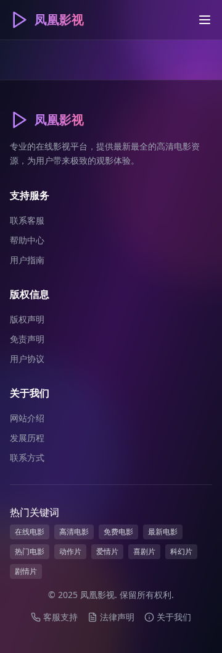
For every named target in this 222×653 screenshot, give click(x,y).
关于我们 (174, 617)
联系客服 (27, 220)
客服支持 (60, 617)
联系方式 (27, 457)
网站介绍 (27, 418)
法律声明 (117, 617)
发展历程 (27, 438)
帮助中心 (27, 240)
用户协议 (27, 358)
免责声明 (27, 339)
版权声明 (27, 319)
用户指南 (27, 260)
